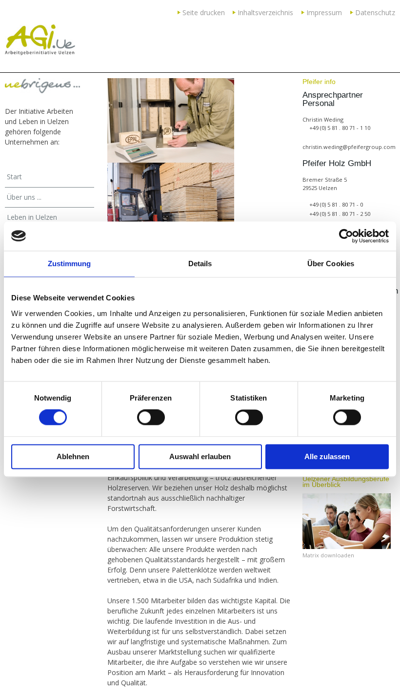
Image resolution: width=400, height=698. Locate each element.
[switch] (151, 417)
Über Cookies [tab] (330, 263)
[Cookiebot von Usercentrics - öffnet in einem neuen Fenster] (346, 236)
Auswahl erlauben (200, 456)
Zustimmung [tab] (69, 263)
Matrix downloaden (328, 555)
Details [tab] (200, 263)
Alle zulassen (327, 456)
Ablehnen (73, 456)
